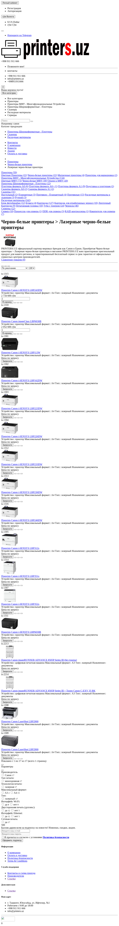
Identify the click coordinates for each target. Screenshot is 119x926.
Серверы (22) (8, 208)
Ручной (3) (20, 197)
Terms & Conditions (17, 861)
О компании (13, 145)
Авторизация (14, 11)
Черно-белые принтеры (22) (42, 175)
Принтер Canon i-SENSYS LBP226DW (21, 436)
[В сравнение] (21, 302)
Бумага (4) (31, 203)
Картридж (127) (45, 203)
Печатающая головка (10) (29, 205)
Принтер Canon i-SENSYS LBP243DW (21, 290)
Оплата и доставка (17, 153)
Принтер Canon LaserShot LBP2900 (19, 721)
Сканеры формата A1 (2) (41, 189)
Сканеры (12, 134)
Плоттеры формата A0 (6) (14, 186)
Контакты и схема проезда (21, 873)
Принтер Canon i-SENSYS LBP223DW (21, 408)
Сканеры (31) (8, 192)
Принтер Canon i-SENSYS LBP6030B (21, 632)
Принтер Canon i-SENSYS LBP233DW (21, 464)
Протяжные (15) (75, 194)
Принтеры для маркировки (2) (101, 175)
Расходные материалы (19, 137)
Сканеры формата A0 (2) (14, 189)
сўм (8, 16)
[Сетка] (2, 266)
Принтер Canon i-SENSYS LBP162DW (21, 380)
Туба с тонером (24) (54, 205)
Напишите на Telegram (19, 35)
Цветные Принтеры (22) (14, 175)
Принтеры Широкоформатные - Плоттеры (29, 131)
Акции (11, 150)
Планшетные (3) (27, 194)
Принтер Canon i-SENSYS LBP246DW (21, 520)
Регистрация (14, 8)
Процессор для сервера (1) (28, 211)
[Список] (5, 266)
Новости (12, 148)
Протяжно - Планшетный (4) (51, 194)
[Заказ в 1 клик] (15, 302)
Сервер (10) (7, 211)
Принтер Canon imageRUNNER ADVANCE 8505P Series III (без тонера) (39, 660)
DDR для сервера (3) (53, 211)
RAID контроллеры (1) (77, 211)
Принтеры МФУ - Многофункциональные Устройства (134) (33, 178)
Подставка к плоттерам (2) (100, 186)
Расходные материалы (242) (16, 200)
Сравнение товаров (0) (13, 259)
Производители (15, 876)
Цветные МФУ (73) (11, 180)
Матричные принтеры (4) (71, 175)
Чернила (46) (72, 205)
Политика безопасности (20, 858)
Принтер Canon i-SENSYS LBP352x (20, 604)
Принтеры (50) (9, 172)
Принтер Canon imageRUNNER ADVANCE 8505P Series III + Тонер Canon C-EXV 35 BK (48, 690)
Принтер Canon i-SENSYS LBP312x (20, 548)
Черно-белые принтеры (19, 164)
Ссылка (11, 878)
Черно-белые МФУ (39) (34, 180)
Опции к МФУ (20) (58, 180)
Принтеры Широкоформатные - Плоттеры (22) (26, 183)
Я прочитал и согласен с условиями (36, 837)
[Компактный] (8, 266)
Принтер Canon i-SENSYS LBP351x (20, 576)
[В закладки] (18, 302)
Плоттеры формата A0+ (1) (43, 186)
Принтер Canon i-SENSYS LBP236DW (21, 492)
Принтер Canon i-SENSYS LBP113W (20, 352)
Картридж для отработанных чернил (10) (76, 203)
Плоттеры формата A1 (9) (71, 186)
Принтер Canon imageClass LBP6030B (21, 321)
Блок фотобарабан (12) (13, 203)
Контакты (12, 142)
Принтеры (12, 161)
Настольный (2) (9, 194)
